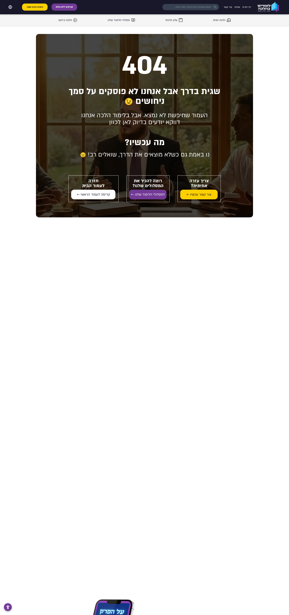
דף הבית (246, 7)
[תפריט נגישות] (8, 607)
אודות (237, 7)
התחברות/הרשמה (35, 7)
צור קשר (228, 7)
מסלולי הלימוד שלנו (119, 20)
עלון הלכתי (171, 20)
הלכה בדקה (65, 20)
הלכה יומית (219, 20)
